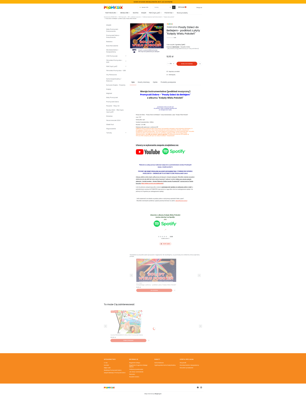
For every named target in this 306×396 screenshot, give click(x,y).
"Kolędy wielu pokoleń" (169, 17)
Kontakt (106, 365)
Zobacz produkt (128, 340)
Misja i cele (107, 368)
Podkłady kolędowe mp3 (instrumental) (152, 17)
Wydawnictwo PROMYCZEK (110, 17)
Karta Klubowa (159, 363)
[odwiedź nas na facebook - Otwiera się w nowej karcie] (198, 387)
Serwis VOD (145, 7)
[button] (173, 7)
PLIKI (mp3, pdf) (122, 17)
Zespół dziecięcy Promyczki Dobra (114, 373)
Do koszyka (154, 290)
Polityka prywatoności (136, 369)
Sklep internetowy (152, 394)
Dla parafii (183, 363)
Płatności (132, 374)
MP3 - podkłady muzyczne (134, 17)
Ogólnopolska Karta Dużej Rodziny (165, 365)
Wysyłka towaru (134, 377)
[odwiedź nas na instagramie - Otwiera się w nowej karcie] (201, 387)
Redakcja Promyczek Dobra (112, 370)
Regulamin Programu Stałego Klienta (138, 366)
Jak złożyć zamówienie (136, 372)
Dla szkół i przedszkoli (186, 368)
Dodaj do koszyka (187, 64)
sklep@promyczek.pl (181, 200)
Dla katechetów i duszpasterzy (189, 365)
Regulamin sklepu (134, 363)
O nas (105, 363)
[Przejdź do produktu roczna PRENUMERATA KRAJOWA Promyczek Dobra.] (130, 321)
